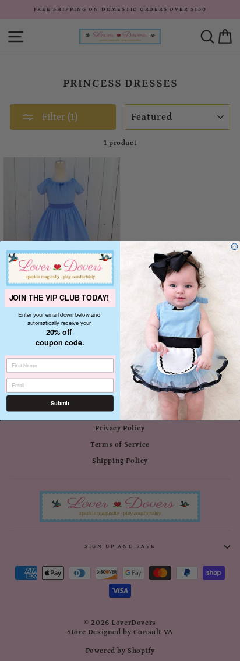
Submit (60, 403)
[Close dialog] (234, 246)
